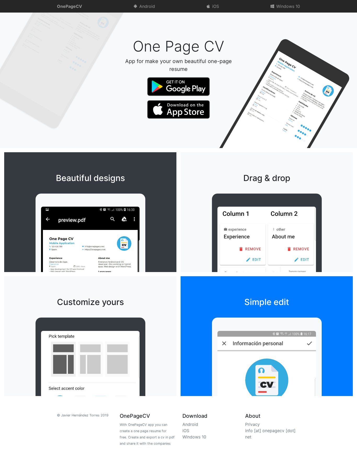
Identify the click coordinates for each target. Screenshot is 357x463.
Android (146, 6)
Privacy (252, 424)
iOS (215, 6)
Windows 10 (287, 6)
